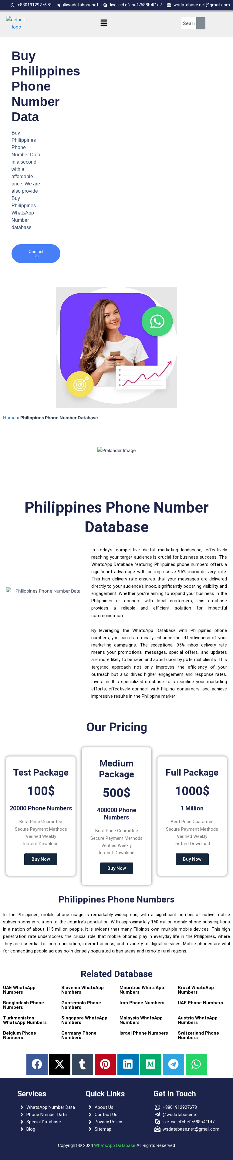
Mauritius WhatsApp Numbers (142, 990)
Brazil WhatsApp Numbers (196, 990)
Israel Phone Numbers (144, 1033)
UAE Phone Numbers (200, 1002)
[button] (104, 23)
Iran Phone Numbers (142, 1002)
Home (9, 417)
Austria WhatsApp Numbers (198, 1020)
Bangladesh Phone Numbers (23, 1005)
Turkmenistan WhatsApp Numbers (25, 1020)
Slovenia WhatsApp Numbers (82, 990)
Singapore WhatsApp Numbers (84, 1020)
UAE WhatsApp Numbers (19, 990)
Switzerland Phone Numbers (198, 1035)
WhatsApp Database (114, 1145)
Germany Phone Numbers (78, 1035)
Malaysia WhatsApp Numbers (141, 1020)
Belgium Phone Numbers (19, 1035)
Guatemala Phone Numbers (81, 1005)
